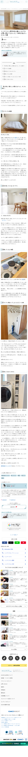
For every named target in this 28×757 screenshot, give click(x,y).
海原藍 (26, 581)
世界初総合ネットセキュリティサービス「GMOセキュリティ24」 (11, 717)
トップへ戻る (13, 534)
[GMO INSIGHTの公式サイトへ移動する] (14, 711)
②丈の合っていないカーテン (10, 71)
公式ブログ (13, 499)
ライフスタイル (14, 8)
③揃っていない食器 (8, 73)
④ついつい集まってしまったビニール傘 (12, 76)
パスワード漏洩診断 (4, 719)
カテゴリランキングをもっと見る (14, 606)
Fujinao (5, 39)
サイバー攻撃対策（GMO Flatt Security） (7, 725)
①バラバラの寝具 (7, 68)
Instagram (4, 499)
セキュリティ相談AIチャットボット (6, 720)
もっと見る (14, 649)
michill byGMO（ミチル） (5, 8)
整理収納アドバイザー (6, 466)
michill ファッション (23, 618)
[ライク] (26, 1)
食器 (23, 279)
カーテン (4, 220)
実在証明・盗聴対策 (4, 722)
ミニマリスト (14, 475)
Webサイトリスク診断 (11, 719)
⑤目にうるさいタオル (8, 79)
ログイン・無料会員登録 (14, 665)
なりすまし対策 (17, 725)
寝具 (16, 137)
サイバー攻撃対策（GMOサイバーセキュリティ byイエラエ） (10, 723)
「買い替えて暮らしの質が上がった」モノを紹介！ (14, 65)
